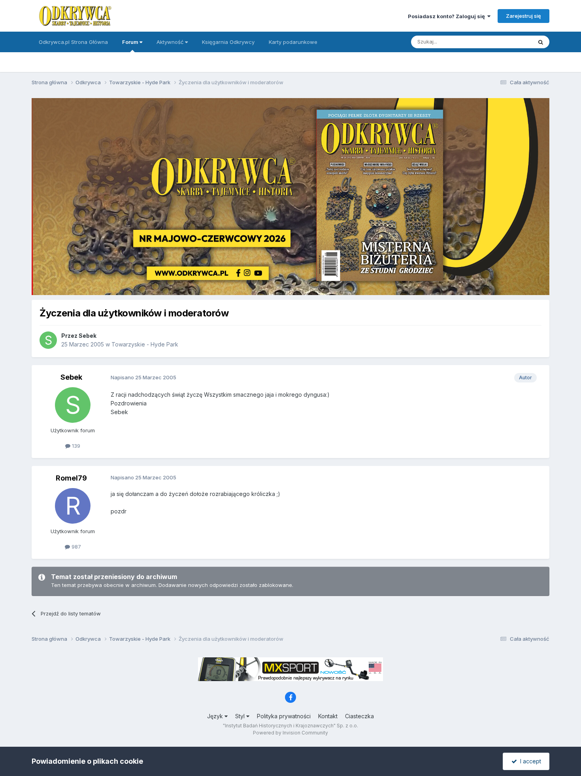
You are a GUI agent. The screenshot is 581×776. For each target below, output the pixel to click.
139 (75, 446)
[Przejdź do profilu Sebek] (48, 340)
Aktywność (171, 42)
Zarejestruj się (523, 16)
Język (215, 716)
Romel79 (71, 478)
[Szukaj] (540, 42)
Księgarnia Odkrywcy (228, 42)
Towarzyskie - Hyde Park (144, 344)
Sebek (87, 335)
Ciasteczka (359, 716)
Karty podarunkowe (293, 42)
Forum (131, 42)
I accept (529, 761)
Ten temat (509, 42)
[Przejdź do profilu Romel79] (73, 506)
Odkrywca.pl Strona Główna (73, 42)
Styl (240, 716)
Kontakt (328, 716)
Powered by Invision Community (290, 733)
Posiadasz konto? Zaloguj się (447, 16)
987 (75, 546)
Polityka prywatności (284, 716)
